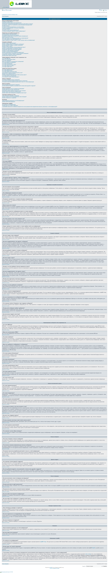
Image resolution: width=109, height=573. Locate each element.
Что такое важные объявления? (9, 62)
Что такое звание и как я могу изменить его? (11, 39)
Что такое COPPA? (6, 29)
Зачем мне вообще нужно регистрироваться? (11, 22)
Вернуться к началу (5, 118)
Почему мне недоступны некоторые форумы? (12, 49)
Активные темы (14, 14)
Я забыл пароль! (5, 25)
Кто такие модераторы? (7, 70)
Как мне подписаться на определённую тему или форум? (14, 96)
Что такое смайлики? (6, 60)
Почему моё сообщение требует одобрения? (11, 54)
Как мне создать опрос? (7, 46)
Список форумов (5, 16)
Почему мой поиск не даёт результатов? (10, 89)
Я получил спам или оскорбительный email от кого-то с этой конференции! (18, 81)
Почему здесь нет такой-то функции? (10, 105)
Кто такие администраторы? (8, 69)
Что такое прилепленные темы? (9, 64)
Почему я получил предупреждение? (10, 51)
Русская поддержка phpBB (54, 568)
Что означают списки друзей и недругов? (11, 84)
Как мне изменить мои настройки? (9, 34)
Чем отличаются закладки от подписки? (10, 95)
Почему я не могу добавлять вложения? (10, 50)
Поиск (105, 10)
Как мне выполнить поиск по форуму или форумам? (13, 88)
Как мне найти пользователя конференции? (11, 91)
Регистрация (9, 10)
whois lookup (88, 554)
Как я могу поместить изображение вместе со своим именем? (15, 38)
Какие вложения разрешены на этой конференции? (13, 100)
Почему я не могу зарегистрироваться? (10, 30)
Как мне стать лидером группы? (9, 73)
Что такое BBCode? (6, 58)
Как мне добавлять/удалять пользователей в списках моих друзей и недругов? (18, 85)
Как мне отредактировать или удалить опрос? (12, 48)
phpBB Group (43, 541)
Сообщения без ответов (6, 14)
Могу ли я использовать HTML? (8, 59)
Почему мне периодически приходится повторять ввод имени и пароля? (17, 23)
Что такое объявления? (7, 63)
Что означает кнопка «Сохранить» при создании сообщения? (15, 53)
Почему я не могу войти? (7, 21)
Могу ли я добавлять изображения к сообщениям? (13, 61)
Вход (4, 10)
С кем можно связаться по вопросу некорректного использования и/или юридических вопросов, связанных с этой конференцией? (29, 106)
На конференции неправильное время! (10, 35)
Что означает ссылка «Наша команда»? (10, 76)
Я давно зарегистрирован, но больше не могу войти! (13, 28)
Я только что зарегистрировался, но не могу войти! (13, 26)
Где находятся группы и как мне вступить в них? (12, 72)
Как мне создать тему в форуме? (9, 43)
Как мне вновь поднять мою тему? (9, 55)
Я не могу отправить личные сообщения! (11, 79)
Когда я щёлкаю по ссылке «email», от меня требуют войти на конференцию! (18, 40)
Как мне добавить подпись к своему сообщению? (12, 45)
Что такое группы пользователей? (9, 71)
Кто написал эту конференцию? (9, 104)
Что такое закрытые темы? (8, 65)
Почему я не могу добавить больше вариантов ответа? (14, 47)
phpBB (51, 567)
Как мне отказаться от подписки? (9, 97)
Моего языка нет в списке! (7, 37)
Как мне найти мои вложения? (8, 101)
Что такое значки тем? (7, 66)
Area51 (93, 547)
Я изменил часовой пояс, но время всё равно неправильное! (15, 36)
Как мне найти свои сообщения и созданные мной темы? (14, 92)
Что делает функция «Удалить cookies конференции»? (14, 31)
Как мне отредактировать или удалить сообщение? (13, 44)
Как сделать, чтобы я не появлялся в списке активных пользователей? (17, 24)
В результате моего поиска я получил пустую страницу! (14, 90)
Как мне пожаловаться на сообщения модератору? (13, 52)
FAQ (101, 10)
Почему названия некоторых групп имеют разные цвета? (14, 74)
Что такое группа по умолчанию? (9, 75)
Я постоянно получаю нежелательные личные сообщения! (14, 80)
